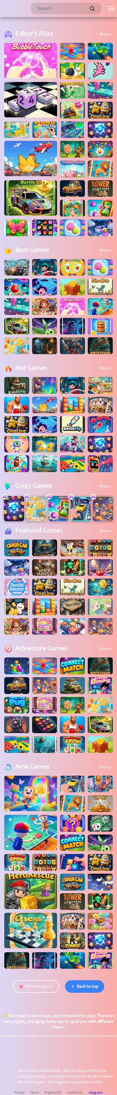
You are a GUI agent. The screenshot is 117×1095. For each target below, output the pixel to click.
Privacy (19, 1092)
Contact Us (75, 1092)
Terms (34, 1092)
